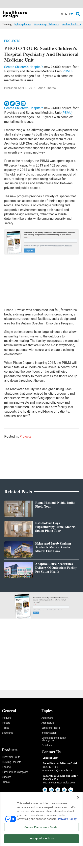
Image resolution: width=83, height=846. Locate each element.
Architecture (48, 723)
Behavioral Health (51, 728)
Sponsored (7, 733)
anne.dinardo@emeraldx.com (58, 770)
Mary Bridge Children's (46, 24)
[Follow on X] (64, 789)
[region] (41, 819)
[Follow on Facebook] (57, 789)
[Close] (78, 797)
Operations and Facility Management (54, 739)
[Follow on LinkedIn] (45, 789)
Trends (5, 728)
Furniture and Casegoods (15, 772)
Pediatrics (47, 745)
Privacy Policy (67, 818)
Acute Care (47, 718)
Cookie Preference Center (41, 827)
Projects (12, 41)
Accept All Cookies (41, 838)
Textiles (6, 782)
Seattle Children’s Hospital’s (24, 67)
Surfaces (6, 777)
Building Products (11, 762)
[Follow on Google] (70, 789)
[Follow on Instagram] (51, 789)
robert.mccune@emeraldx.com (59, 782)
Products (6, 718)
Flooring (6, 767)
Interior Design (49, 733)
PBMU (67, 71)
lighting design (23, 24)
